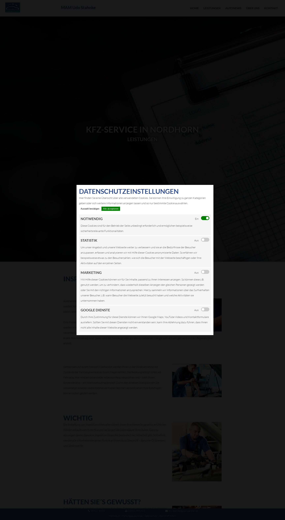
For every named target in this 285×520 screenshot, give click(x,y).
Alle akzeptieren (110, 209)
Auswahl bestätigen (90, 209)
